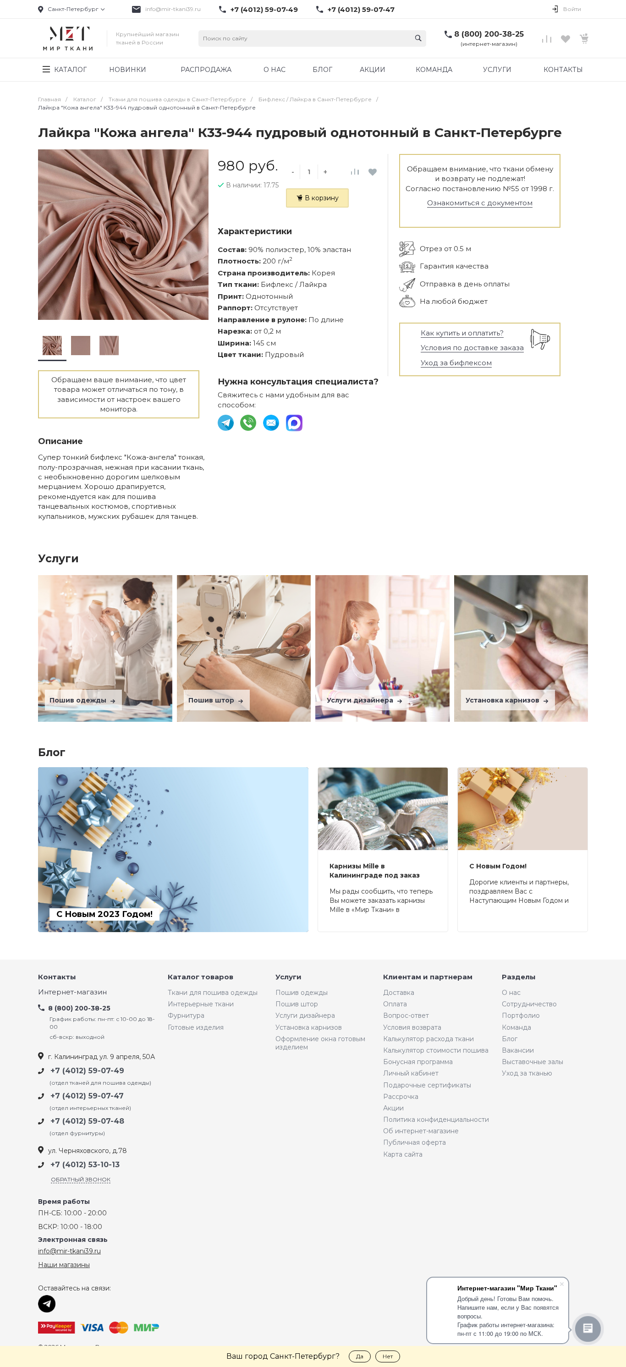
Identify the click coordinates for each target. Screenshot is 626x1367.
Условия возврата (412, 1027)
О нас (511, 992)
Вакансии (518, 1050)
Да (359, 1356)
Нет (388, 1356)
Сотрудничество (529, 1004)
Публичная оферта (414, 1142)
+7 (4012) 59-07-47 (361, 9)
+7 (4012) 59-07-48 (87, 1121)
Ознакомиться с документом (480, 202)
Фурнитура (186, 1015)
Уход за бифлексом (456, 362)
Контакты (57, 977)
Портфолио (521, 1015)
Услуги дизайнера (361, 700)
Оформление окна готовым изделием (320, 1043)
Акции (393, 1108)
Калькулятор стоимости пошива (436, 1050)
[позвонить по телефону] (249, 422)
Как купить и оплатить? (462, 333)
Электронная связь (73, 1240)
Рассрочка (400, 1097)
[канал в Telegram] (227, 422)
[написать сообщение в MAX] (294, 422)
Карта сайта (403, 1154)
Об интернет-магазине (421, 1131)
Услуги (288, 977)
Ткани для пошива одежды (213, 992)
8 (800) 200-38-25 (489, 34)
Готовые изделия (196, 1027)
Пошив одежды (78, 700)
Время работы (64, 1202)
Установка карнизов (503, 700)
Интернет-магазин (72, 992)
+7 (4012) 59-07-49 (264, 9)
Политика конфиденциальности (436, 1119)
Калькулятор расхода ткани (428, 1039)
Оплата (395, 1004)
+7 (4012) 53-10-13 (85, 1164)
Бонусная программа (418, 1062)
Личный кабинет (411, 1073)
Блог (509, 1039)
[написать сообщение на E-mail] (272, 422)
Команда (516, 1027)
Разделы (519, 977)
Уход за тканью (527, 1073)
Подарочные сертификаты (427, 1085)
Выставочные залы (532, 1062)
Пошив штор (212, 700)
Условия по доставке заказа (472, 347)
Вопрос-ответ (406, 1015)
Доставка (398, 992)
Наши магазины (64, 1265)
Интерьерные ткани (201, 1004)
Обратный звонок (80, 1179)
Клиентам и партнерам (427, 977)
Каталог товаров (200, 977)
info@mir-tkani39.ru (173, 8)
